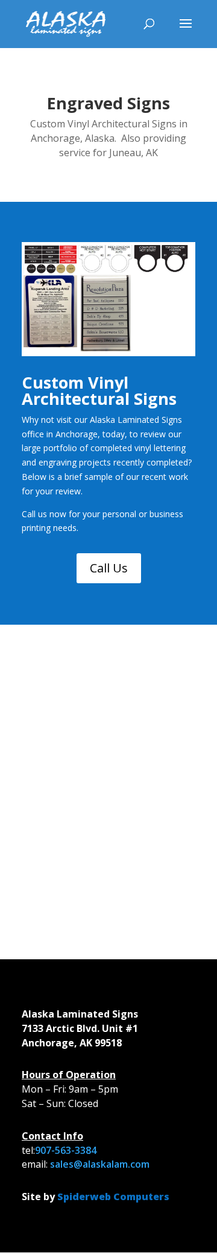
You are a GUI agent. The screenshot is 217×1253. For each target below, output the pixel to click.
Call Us (109, 568)
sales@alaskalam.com (99, 1164)
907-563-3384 (65, 1150)
